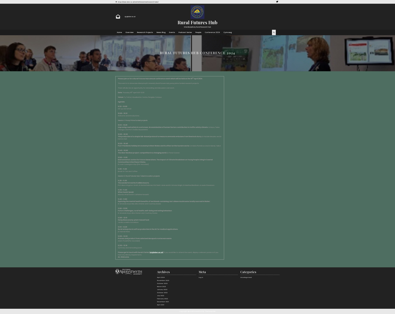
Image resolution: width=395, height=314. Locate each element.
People (198, 32)
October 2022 (162, 293)
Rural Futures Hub (197, 22)
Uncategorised (246, 277)
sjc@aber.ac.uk (130, 17)
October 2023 (162, 283)
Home (119, 32)
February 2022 (162, 299)
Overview (129, 32)
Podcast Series (185, 32)
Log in (201, 277)
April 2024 (161, 277)
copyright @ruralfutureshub (190, 311)
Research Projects (145, 32)
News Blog (161, 32)
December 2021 (163, 302)
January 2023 (162, 290)
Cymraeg (228, 32)
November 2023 (163, 280)
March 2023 (161, 287)
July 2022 (160, 296)
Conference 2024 (212, 32)
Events (172, 32)
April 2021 (160, 305)
